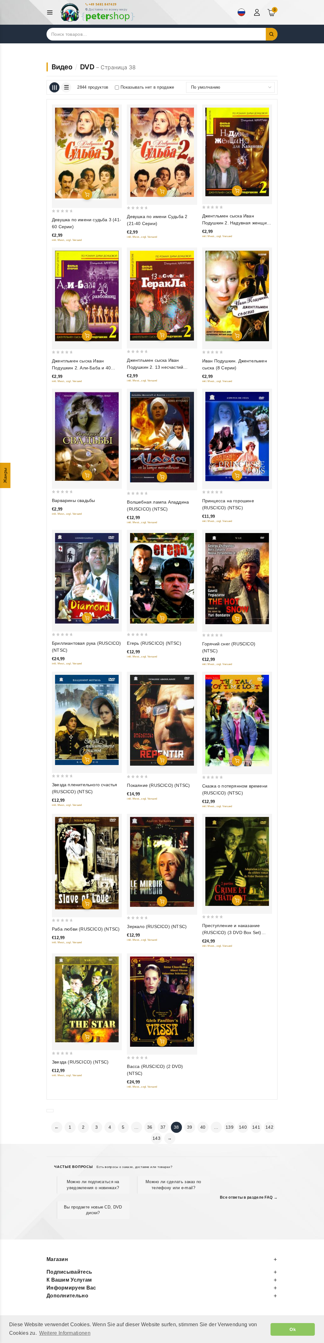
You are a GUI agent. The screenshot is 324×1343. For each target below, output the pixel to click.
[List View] (66, 87)
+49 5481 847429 (103, 4)
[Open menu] (51, 12)
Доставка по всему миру (108, 9)
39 (189, 1127)
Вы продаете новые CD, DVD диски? (93, 1210)
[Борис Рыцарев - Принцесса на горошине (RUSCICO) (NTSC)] (237, 436)
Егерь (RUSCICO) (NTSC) (154, 643)
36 (150, 1127)
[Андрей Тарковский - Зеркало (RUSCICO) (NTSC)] (162, 862)
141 (256, 1127)
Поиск (272, 34)
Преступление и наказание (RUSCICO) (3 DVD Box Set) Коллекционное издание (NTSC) (236, 932)
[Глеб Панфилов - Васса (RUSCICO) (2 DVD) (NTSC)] (162, 1002)
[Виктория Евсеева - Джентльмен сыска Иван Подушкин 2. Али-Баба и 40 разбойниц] (87, 296)
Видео (62, 67)
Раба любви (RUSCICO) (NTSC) (86, 929)
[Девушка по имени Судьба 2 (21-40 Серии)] (162, 152)
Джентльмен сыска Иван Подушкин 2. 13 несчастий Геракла (155, 367)
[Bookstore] (97, 12)
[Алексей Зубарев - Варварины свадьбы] (87, 436)
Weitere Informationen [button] (64, 1333)
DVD (87, 67)
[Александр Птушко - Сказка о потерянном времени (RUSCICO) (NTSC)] (237, 720)
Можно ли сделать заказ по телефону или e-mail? (173, 1184)
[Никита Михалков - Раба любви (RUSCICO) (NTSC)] (87, 863)
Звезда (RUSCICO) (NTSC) (80, 1061)
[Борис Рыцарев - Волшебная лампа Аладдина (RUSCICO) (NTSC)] (162, 437)
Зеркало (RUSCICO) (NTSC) (157, 926)
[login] (257, 12)
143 (156, 1138)
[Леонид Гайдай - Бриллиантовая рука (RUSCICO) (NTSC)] (87, 578)
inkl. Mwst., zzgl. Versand (67, 240)
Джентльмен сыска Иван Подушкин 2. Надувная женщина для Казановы (237, 222)
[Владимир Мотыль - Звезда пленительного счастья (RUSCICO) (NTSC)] (87, 720)
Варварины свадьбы (73, 500)
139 (230, 1127)
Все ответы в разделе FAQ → (248, 1197)
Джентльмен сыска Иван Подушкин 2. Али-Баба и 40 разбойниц (81, 367)
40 (203, 1127)
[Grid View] (54, 87)
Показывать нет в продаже (147, 87)
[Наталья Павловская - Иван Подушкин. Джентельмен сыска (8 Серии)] (237, 296)
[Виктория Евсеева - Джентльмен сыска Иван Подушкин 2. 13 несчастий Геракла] (162, 296)
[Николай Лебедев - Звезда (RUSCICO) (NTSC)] (87, 999)
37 (163, 1127)
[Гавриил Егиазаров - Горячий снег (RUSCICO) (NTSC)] (237, 578)
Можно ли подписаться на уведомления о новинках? (93, 1184)
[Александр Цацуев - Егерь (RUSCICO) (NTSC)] (162, 578)
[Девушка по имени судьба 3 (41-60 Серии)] (87, 154)
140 (243, 1127)
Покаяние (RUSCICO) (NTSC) (158, 785)
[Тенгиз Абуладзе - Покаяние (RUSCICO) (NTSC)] (162, 720)
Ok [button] (293, 1329)
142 (269, 1127)
